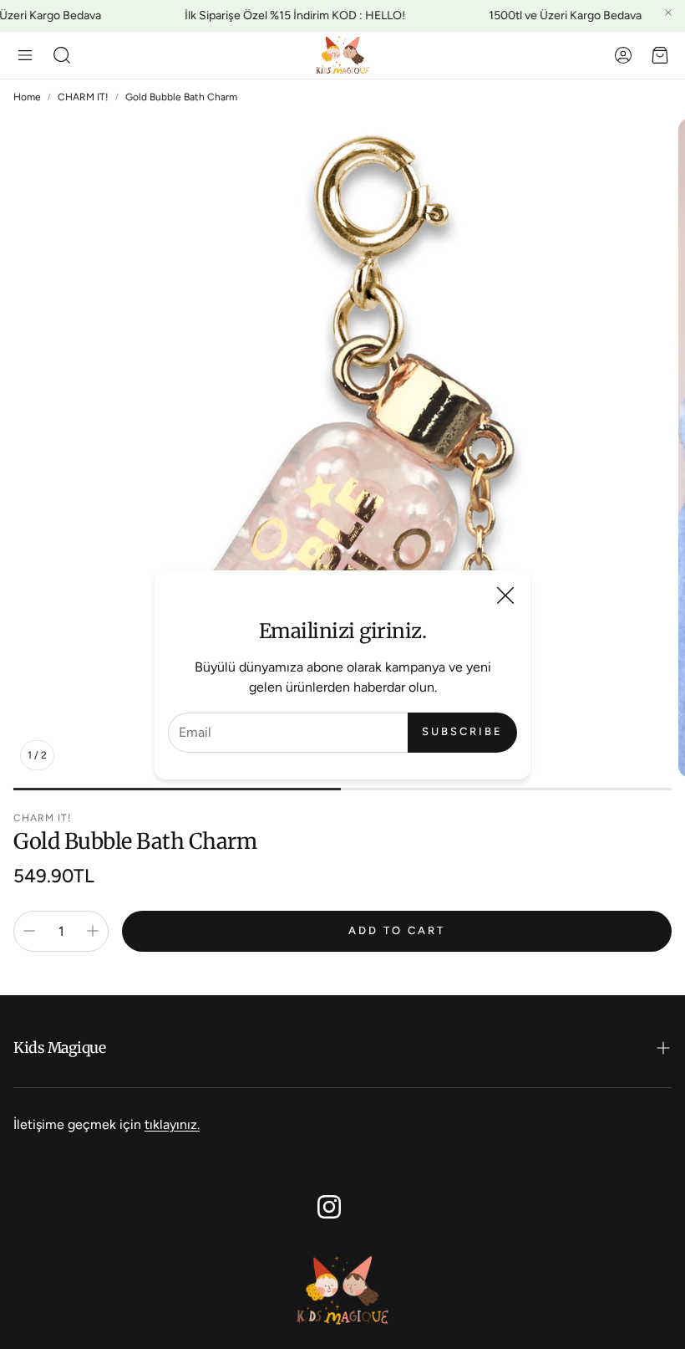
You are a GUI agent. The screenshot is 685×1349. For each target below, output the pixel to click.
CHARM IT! (83, 97)
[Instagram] (329, 1207)
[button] (25, 55)
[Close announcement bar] (668, 12)
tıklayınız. (172, 1124)
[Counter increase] (93, 931)
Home (27, 97)
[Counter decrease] (29, 931)
